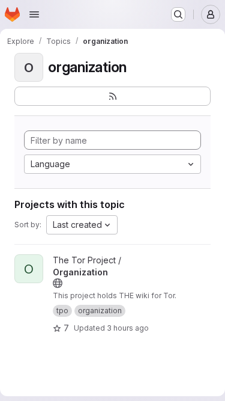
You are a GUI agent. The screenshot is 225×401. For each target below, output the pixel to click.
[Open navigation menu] (34, 14)
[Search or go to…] (178, 14)
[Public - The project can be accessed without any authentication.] (57, 283)
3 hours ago (128, 327)
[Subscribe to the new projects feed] (112, 96)
